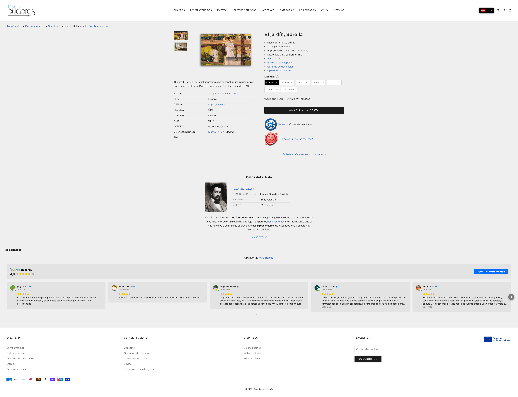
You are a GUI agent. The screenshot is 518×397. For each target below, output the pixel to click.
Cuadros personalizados (20, 358)
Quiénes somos (304, 154)
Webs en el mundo (254, 353)
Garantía (283, 124)
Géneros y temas (16, 369)
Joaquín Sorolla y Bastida (222, 93)
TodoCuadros (14, 26)
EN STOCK (222, 10)
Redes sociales (252, 358)
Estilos (10, 363)
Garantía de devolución (280, 66)
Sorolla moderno (98, 26)
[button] (7, 297)
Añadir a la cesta (304, 110)
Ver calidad (273, 58)
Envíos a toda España (279, 62)
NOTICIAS (339, 10)
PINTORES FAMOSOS (245, 10)
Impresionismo (216, 104)
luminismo (274, 221)
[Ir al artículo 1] (181, 35)
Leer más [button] (326, 306)
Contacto (320, 154)
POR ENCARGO (307, 10)
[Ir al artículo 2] (181, 46)
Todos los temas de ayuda (139, 369)
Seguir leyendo (259, 237)
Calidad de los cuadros (137, 358)
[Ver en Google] (13, 288)
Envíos (128, 363)
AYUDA (325, 10)
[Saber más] (277, 76)
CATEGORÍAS (287, 10)
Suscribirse (368, 359)
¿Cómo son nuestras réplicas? (296, 139)
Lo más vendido (15, 347)
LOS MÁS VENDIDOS (201, 10)
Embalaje (288, 154)
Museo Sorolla (216, 132)
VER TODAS (266, 257)
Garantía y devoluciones (137, 353)
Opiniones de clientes (279, 70)
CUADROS (179, 10)
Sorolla (52, 26)
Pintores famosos (35, 26)
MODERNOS (268, 10)
